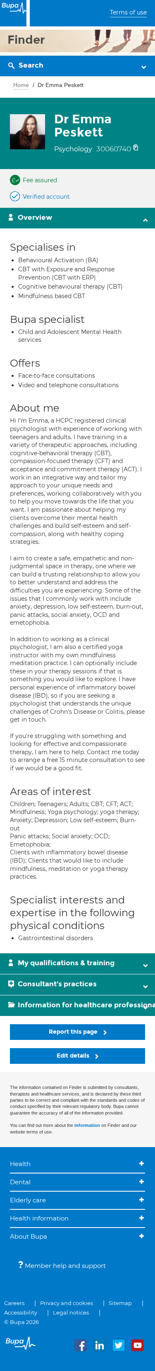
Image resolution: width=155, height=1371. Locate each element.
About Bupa (28, 1236)
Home (21, 85)
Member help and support (64, 1266)
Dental (20, 1182)
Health (20, 1164)
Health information (39, 1218)
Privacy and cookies (66, 1303)
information (87, 1125)
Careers (14, 1303)
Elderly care (28, 1200)
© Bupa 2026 (21, 1322)
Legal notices (71, 1312)
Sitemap (120, 1303)
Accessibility (20, 1312)
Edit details (74, 1055)
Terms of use (128, 12)
